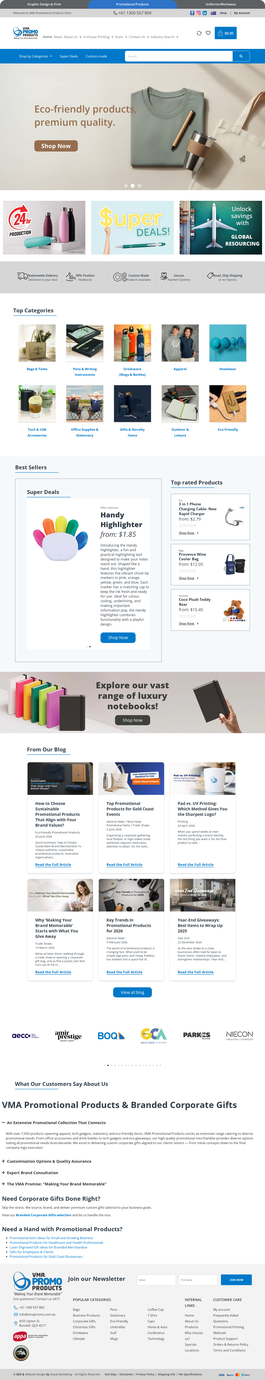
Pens (113, 1309)
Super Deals (69, 56)
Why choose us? (194, 1336)
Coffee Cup (156, 1309)
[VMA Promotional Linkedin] (205, 13)
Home (47, 37)
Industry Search (162, 37)
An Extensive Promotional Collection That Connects (56, 1122)
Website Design (35, 1374)
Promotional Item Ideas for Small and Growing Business (51, 1238)
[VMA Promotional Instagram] (198, 13)
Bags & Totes (37, 369)
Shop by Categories (33, 56)
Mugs (114, 1339)
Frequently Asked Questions (225, 1318)
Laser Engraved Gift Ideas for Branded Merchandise (48, 1247)
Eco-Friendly (228, 429)
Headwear (227, 369)
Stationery (113, 507)
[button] (126, 186)
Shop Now (118, 637)
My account (221, 1309)
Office (103, 507)
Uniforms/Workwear (221, 4)
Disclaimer (126, 1374)
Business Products (86, 1315)
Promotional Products (132, 4)
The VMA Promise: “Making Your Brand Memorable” (57, 1184)
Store (119, 37)
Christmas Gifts (84, 1327)
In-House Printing (96, 37)
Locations (192, 1350)
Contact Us (137, 37)
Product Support (225, 1339)
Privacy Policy (145, 1374)
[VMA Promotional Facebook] (192, 13)
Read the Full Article (53, 864)
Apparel (180, 369)
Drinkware (80, 1333)
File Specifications (190, 1374)
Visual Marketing (61, 1374)
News (58, 37)
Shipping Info (166, 1374)
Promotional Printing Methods (228, 1330)
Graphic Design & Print (44, 4)
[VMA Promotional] (213, 13)
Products (191, 1327)
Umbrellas (117, 1327)
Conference (156, 1333)
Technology (156, 1339)
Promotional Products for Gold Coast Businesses (46, 1256)
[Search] (241, 56)
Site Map (110, 1374)
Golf (113, 1333)
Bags (76, 1309)
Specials (191, 1344)
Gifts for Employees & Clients (32, 1252)
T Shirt (152, 1315)
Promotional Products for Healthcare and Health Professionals (56, 1242)
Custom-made (96, 56)
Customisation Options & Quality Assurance (49, 1161)
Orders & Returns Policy (230, 1344)
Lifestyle (79, 1339)
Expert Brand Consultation (32, 1172)
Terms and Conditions (229, 1350)
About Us (71, 37)
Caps (151, 1321)
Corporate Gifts (84, 1321)
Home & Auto (157, 1327)
